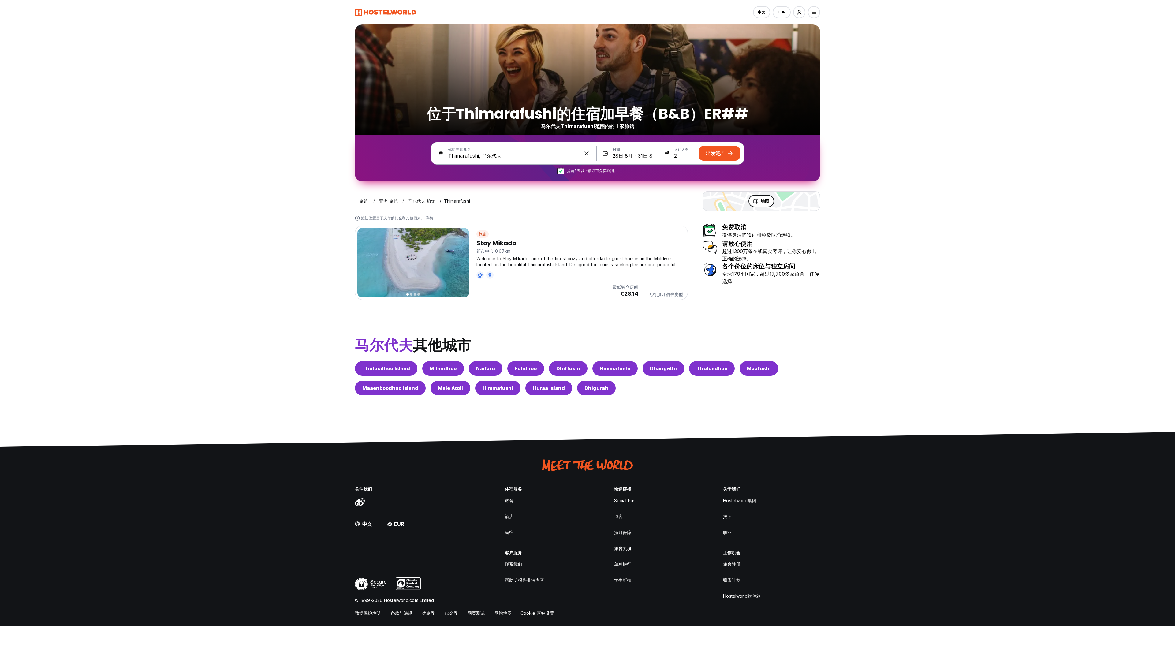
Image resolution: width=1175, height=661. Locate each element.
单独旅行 (622, 564)
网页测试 (476, 613)
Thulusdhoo (711, 368)
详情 (429, 218)
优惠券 (428, 613)
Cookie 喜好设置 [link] (537, 613)
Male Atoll (450, 388)
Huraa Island (549, 388)
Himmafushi (615, 368)
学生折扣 (622, 580)
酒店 (509, 516)
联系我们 (513, 564)
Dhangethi (663, 368)
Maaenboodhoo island (390, 388)
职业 (727, 532)
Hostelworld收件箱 (741, 596)
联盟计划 (731, 580)
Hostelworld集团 (739, 500)
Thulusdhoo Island (386, 368)
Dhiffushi (568, 368)
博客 (618, 516)
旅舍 (482, 234)
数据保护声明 (368, 613)
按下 (727, 516)
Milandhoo (443, 368)
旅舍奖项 (622, 548)
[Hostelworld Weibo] (360, 502)
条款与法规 (401, 613)
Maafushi (759, 368)
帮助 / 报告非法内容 (524, 580)
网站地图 (503, 613)
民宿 (509, 532)
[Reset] (586, 153)
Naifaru (485, 368)
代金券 (451, 613)
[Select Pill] (799, 12)
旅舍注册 (731, 564)
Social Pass (626, 500)
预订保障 (622, 532)
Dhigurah (596, 388)
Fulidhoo (526, 368)
